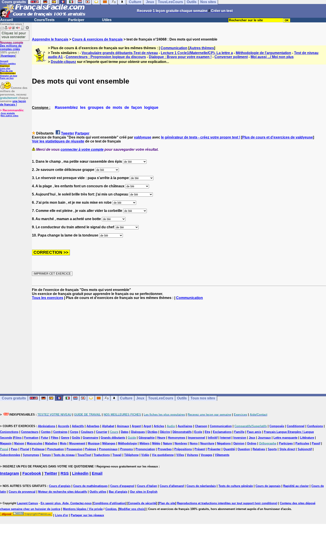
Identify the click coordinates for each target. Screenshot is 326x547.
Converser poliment (231, 57)
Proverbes (165, 449)
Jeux (140, 398)
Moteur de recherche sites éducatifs (62, 491)
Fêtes (54, 437)
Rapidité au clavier (296, 486)
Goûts (76, 437)
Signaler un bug (8, 75)
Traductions (102, 455)
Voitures (192, 455)
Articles (159, 426)
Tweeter (67, 133)
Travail (117, 455)
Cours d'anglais (60, 486)
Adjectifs (78, 426)
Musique (94, 443)
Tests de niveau (64, 455)
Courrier (101, 432)
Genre (65, 437)
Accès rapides (8, 63)
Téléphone (131, 455)
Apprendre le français (50, 39)
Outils (182, 398)
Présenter (214, 449)
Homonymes (176, 437)
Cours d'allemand (172, 486)
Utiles (107, 20)
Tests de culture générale (235, 486)
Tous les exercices (47, 298)
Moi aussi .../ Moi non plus (272, 57)
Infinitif (213, 437)
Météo (156, 443)
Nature (167, 443)
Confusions (315, 426)
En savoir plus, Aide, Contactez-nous (66, 503)
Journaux (264, 437)
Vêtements (222, 455)
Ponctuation (55, 449)
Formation (31, 437)
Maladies (51, 443)
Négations (224, 443)
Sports (272, 449)
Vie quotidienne (163, 455)
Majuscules (34, 443)
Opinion (238, 443)
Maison (19, 443)
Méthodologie (127, 443)
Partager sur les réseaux (87, 515)
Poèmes (90, 449)
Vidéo (145, 455)
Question (244, 449)
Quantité (229, 449)
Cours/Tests (44, 20)
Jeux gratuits (8, 113)
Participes (286, 443)
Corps (74, 432)
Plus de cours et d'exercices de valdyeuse (277, 137)
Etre (207, 432)
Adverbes (92, 426)
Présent (199, 449)
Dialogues (138, 432)
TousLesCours (160, 398)
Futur (44, 437)
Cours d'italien (147, 486)
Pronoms (126, 449)
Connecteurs (29, 432)
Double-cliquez (63, 62)
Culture (126, 398)
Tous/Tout (84, 455)
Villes (180, 455)
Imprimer (5, 66)
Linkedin (80, 473)
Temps (46, 455)
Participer (76, 20)
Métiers (144, 443)
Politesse (38, 449)
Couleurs (87, 432)
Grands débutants (113, 437)
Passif (316, 443)
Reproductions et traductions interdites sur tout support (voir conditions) (227, 503)
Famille (239, 432)
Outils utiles (98, 491)
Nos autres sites (9, 115)
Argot (147, 426)
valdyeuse (142, 137)
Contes (46, 432)
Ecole (198, 432)
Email (97, 473)
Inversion (239, 437)
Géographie (147, 437)
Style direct (287, 449)
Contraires (60, 432)
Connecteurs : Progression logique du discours (106, 57)
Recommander (8, 73)
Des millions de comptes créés (11, 46)
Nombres (181, 443)
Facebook (31, 473)
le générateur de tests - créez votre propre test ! (200, 137)
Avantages (8, 55)
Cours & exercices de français (97, 39)
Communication (174, 48)
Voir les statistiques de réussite (58, 141)
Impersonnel (196, 437)
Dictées (152, 432)
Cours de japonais (268, 486)
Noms (194, 443)
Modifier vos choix (132, 509)
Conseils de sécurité (142, 503)
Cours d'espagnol (122, 486)
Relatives (259, 449)
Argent (136, 426)
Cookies (110, 509)
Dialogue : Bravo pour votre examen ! (180, 57)
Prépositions (183, 449)
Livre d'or (5, 68)
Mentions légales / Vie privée (83, 509)
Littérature (307, 437)
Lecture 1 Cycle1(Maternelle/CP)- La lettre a (197, 53)
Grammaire (90, 437)
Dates (124, 432)
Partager (82, 133)
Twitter (50, 473)
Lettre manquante (285, 437)
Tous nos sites (202, 398)
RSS (65, 473)
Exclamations (222, 432)
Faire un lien (7, 78)
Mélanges (108, 443)
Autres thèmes (201, 48)
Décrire (165, 432)
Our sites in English (143, 491)
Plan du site (6, 71)
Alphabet (108, 426)
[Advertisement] (179, 343)
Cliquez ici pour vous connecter (14, 35)
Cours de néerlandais (201, 486)
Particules (302, 443)
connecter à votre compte (82, 149)
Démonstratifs (182, 432)
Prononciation (145, 449)
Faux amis (254, 432)
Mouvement (77, 443)
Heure (161, 437)
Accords (63, 426)
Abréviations (46, 426)
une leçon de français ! (13, 103)
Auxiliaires (185, 426)
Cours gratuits (14, 398)
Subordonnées (10, 455)
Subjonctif (305, 449)
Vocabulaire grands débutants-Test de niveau (120, 53)
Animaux (123, 426)
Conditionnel (295, 426)
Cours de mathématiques (90, 486)
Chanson (201, 426)
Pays (14, 449)
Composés (276, 426)
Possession (74, 449)
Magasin (6, 443)
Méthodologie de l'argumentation (263, 53)
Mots (63, 443)
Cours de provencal (22, 491)
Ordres (251, 443)
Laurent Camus (27, 503)
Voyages (206, 455)
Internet (225, 437)
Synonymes (31, 455)
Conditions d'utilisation (109, 503)
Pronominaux (108, 449)
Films (18, 437)
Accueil (6, 20)
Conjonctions (9, 432)
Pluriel (24, 449)
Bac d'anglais (118, 491)
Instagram (9, 473)
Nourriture (207, 443)
